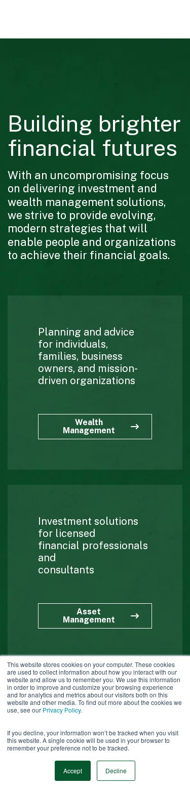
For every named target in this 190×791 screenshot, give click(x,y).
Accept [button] (72, 770)
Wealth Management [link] (89, 426)
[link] (52, 19)
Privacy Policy (62, 709)
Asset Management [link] (89, 616)
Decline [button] (116, 770)
